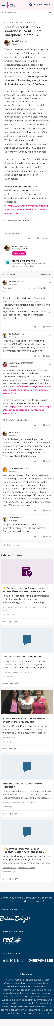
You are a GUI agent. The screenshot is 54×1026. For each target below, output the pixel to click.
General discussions (20, 672)
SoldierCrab (14, 334)
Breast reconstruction (26, 802)
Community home (11, 897)
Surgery (11, 737)
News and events (10, 13)
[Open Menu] (50, 12)
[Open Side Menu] (3, 5)
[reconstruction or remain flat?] (27, 640)
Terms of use (17, 901)
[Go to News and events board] (7, 262)
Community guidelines (37, 897)
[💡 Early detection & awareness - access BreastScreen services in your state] (27, 571)
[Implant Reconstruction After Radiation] (27, 767)
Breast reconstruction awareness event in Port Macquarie (24, 720)
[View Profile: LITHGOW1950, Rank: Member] (4, 469)
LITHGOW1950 (15, 468)
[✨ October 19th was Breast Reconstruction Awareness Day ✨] (27, 832)
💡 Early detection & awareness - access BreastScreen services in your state (24, 590)
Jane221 (15, 41)
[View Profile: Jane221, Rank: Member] (7, 42)
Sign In (47, 5)
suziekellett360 (9, 802)
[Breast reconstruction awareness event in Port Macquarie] (27, 702)
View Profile (18, 253)
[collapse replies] (27, 279)
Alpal (4, 737)
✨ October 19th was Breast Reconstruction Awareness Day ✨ (25, 850)
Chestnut (6, 672)
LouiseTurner (15, 363)
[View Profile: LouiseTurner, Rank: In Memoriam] (4, 364)
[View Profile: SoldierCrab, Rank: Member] (4, 335)
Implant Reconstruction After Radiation (22, 785)
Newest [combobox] (46, 274)
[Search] (30, 4)
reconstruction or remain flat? (22, 656)
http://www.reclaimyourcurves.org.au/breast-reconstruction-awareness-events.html (26, 209)
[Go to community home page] (11, 5)
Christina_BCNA (9, 607)
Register (38, 5)
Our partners (35, 901)
